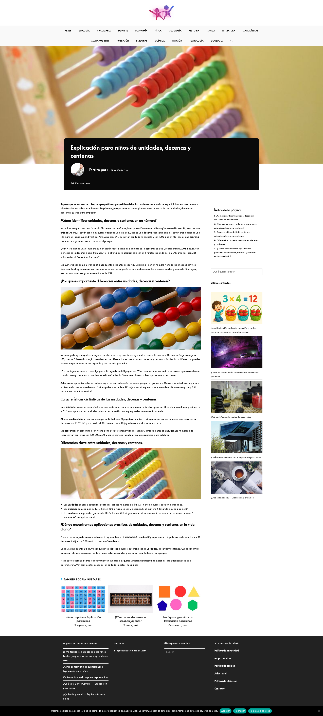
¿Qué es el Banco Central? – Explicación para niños (236, 457)
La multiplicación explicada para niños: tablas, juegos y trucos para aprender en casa (85, 656)
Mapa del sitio (222, 658)
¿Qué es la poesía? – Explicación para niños (232, 497)
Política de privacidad (226, 650)
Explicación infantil (118, 170)
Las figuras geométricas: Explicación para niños (178, 619)
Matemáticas (82, 182)
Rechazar (240, 710)
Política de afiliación (225, 681)
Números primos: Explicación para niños (83, 619)
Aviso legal (220, 673)
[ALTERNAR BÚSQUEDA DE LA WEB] (231, 41)
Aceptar (225, 710)
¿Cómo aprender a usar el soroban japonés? (130, 619)
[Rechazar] (318, 711)
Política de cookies (260, 710)
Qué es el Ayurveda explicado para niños (231, 416)
